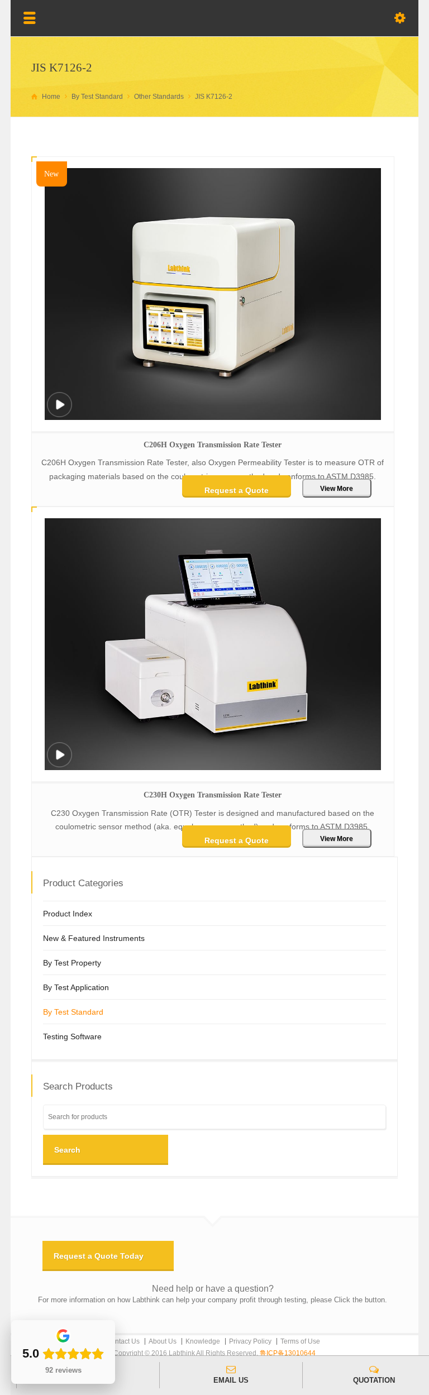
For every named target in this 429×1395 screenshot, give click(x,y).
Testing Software (72, 1036)
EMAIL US (231, 1380)
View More (336, 489)
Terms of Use (300, 1341)
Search (67, 1149)
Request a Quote (236, 490)
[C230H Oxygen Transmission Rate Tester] (59, 762)
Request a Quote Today (99, 1255)
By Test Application (76, 987)
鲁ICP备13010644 (288, 1353)
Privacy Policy (250, 1341)
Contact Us (123, 1341)
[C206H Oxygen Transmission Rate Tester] (59, 412)
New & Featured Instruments (94, 938)
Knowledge (202, 1341)
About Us (163, 1341)
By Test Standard (73, 1011)
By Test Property (72, 962)
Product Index (67, 913)
